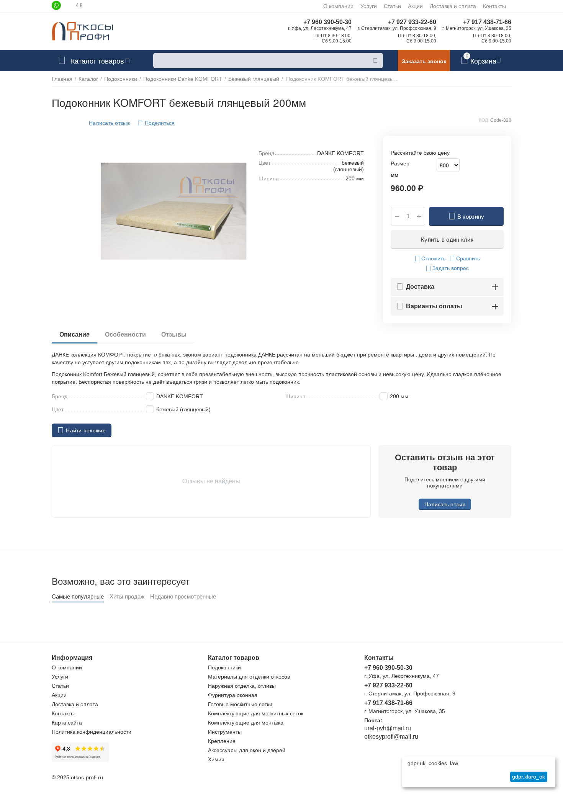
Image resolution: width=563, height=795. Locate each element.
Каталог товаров (97, 60)
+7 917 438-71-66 (487, 22)
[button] (156, 123)
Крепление (222, 741)
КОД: (484, 120)
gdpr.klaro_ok (528, 777)
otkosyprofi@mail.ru (391, 736)
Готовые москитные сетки (240, 704)
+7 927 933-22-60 (412, 22)
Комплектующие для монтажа (245, 723)
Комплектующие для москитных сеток (255, 713)
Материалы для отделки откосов (249, 677)
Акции (415, 6)
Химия (216, 759)
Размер (400, 163)
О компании (338, 6)
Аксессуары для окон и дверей (246, 750)
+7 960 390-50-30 (327, 22)
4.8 (79, 5)
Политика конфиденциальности (91, 732)
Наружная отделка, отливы (242, 686)
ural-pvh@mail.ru (387, 728)
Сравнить (468, 258)
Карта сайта (67, 723)
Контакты (494, 6)
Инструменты (225, 732)
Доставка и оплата (453, 6)
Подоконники (224, 667)
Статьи (392, 6)
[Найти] (375, 60)
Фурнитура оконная (232, 695)
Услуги (368, 6)
